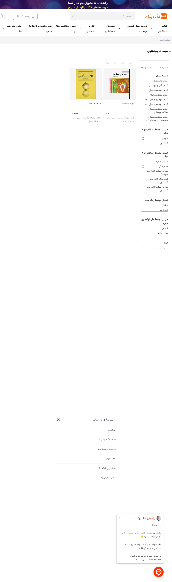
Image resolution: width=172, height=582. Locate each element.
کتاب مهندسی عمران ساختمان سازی (158, 110)
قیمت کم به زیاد (107, 439)
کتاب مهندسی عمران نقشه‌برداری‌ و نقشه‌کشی (156, 118)
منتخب (112, 430)
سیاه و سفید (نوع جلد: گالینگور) (157, 188)
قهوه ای (164, 210)
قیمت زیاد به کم (107, 449)
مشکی (165, 205)
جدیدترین (110, 459)
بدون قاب (163, 233)
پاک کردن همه (146, 67)
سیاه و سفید (162, 161)
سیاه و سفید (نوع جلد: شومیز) (157, 172)
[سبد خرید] (3, 16)
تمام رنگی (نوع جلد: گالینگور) (158, 180)
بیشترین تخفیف (107, 468)
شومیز (165, 138)
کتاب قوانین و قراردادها (156, 99)
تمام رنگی (163, 166)
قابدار (165, 228)
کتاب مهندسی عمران (158, 90)
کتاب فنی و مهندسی (158, 85)
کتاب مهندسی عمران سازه (156, 104)
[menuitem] (158, 28)
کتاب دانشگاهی (160, 80)
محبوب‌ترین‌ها (108, 478)
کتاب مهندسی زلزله (159, 95)
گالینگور (164, 143)
